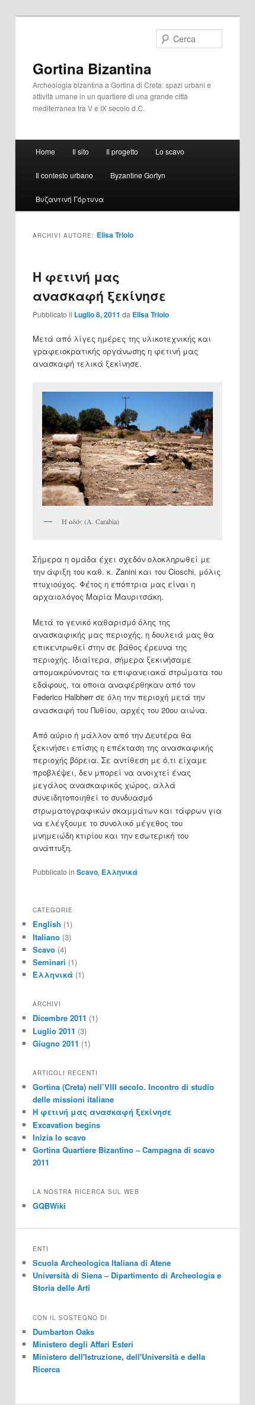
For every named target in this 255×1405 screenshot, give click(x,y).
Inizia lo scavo (59, 1137)
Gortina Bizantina (92, 68)
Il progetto (122, 151)
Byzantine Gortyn (137, 175)
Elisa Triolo (115, 234)
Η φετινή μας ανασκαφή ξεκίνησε (99, 285)
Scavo (87, 872)
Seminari (49, 962)
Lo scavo (169, 151)
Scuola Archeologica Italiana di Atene (102, 1262)
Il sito (80, 151)
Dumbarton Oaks (63, 1331)
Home (45, 151)
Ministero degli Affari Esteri (83, 1344)
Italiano (46, 937)
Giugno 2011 (56, 1043)
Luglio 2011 (54, 1031)
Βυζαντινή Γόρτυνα (70, 199)
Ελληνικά (119, 872)
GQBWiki (49, 1205)
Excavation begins (66, 1124)
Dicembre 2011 (60, 1017)
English (47, 924)
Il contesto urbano (64, 175)
